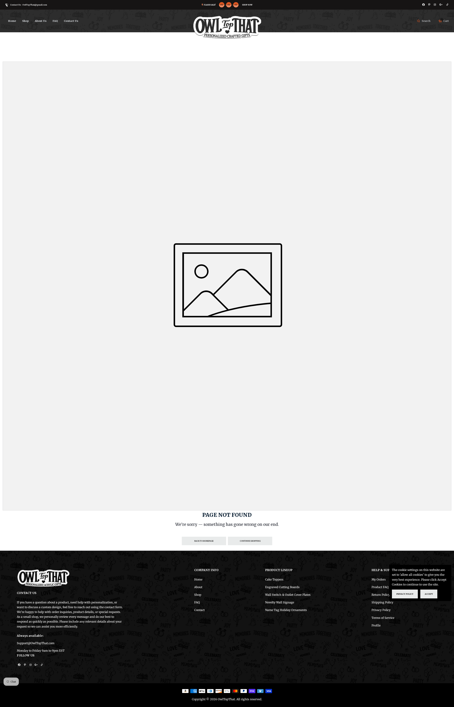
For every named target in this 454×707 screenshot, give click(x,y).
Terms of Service (383, 618)
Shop (197, 594)
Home (12, 21)
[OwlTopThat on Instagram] (435, 4)
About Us (40, 21)
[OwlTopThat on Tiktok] (447, 4)
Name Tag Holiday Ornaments (286, 610)
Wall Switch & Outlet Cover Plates (288, 594)
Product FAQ (380, 587)
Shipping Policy (382, 602)
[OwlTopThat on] (441, 4)
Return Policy (381, 594)
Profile (376, 625)
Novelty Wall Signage (279, 602)
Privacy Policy (381, 610)
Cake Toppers (274, 579)
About (198, 587)
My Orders (379, 579)
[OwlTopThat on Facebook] (423, 4)
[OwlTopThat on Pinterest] (429, 4)
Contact (199, 610)
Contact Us (71, 21)
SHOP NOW (247, 5)
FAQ (55, 21)
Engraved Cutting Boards (282, 587)
